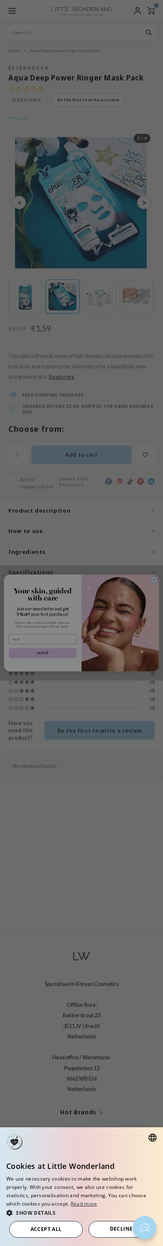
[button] (81, 1212)
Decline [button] (121, 1228)
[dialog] (81, 1186)
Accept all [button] (46, 1229)
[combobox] (152, 1137)
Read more (84, 1203)
